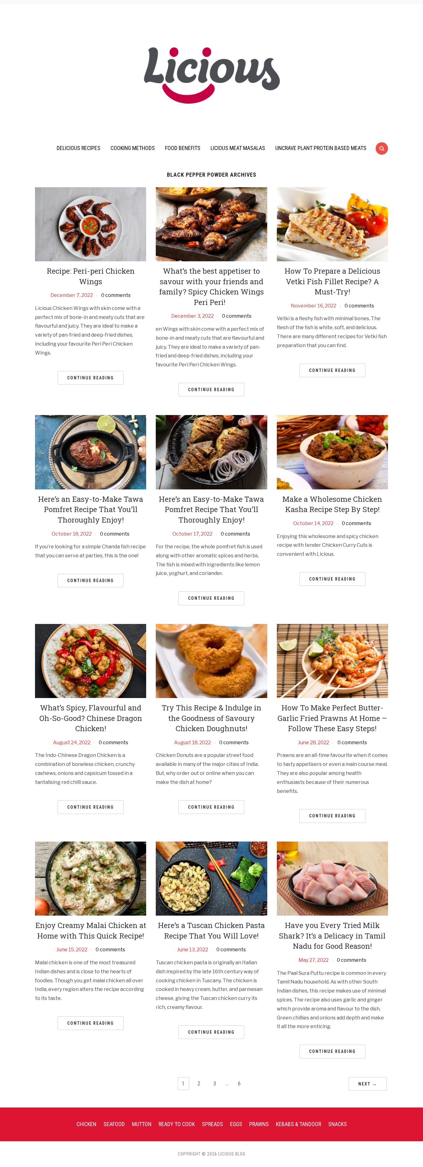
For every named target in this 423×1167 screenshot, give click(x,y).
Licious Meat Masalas (238, 148)
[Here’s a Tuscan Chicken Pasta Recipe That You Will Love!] (211, 878)
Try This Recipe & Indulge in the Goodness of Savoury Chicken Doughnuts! (211, 718)
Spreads (212, 1124)
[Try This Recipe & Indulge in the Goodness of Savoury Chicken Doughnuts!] (211, 661)
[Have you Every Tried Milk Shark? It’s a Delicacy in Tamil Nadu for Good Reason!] (332, 878)
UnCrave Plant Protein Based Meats (320, 148)
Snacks (337, 1124)
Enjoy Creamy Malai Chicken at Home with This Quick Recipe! (90, 930)
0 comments (116, 295)
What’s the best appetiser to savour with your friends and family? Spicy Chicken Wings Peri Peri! (211, 286)
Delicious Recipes (78, 148)
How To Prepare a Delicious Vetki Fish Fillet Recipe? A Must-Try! (332, 281)
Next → (367, 1083)
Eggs (236, 1124)
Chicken (86, 1124)
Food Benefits (182, 148)
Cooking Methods (133, 148)
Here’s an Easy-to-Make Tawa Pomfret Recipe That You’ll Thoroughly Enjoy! (90, 509)
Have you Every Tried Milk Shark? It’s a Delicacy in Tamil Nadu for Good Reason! (332, 935)
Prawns (259, 1124)
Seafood (114, 1124)
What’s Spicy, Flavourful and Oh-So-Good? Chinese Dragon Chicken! (90, 718)
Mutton (141, 1124)
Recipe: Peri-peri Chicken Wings (91, 276)
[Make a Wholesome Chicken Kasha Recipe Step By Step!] (332, 452)
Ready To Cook (177, 1124)
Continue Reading (90, 377)
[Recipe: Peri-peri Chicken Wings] (90, 224)
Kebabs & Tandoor (298, 1124)
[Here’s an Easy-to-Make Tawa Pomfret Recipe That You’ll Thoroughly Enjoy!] (90, 452)
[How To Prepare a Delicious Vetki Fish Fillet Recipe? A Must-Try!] (332, 224)
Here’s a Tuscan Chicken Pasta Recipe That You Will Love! (211, 930)
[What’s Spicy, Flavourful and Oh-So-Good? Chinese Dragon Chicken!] (90, 661)
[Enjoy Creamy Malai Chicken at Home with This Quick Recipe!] (90, 878)
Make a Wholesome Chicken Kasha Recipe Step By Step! (332, 504)
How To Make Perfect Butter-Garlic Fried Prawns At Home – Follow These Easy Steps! (332, 718)
